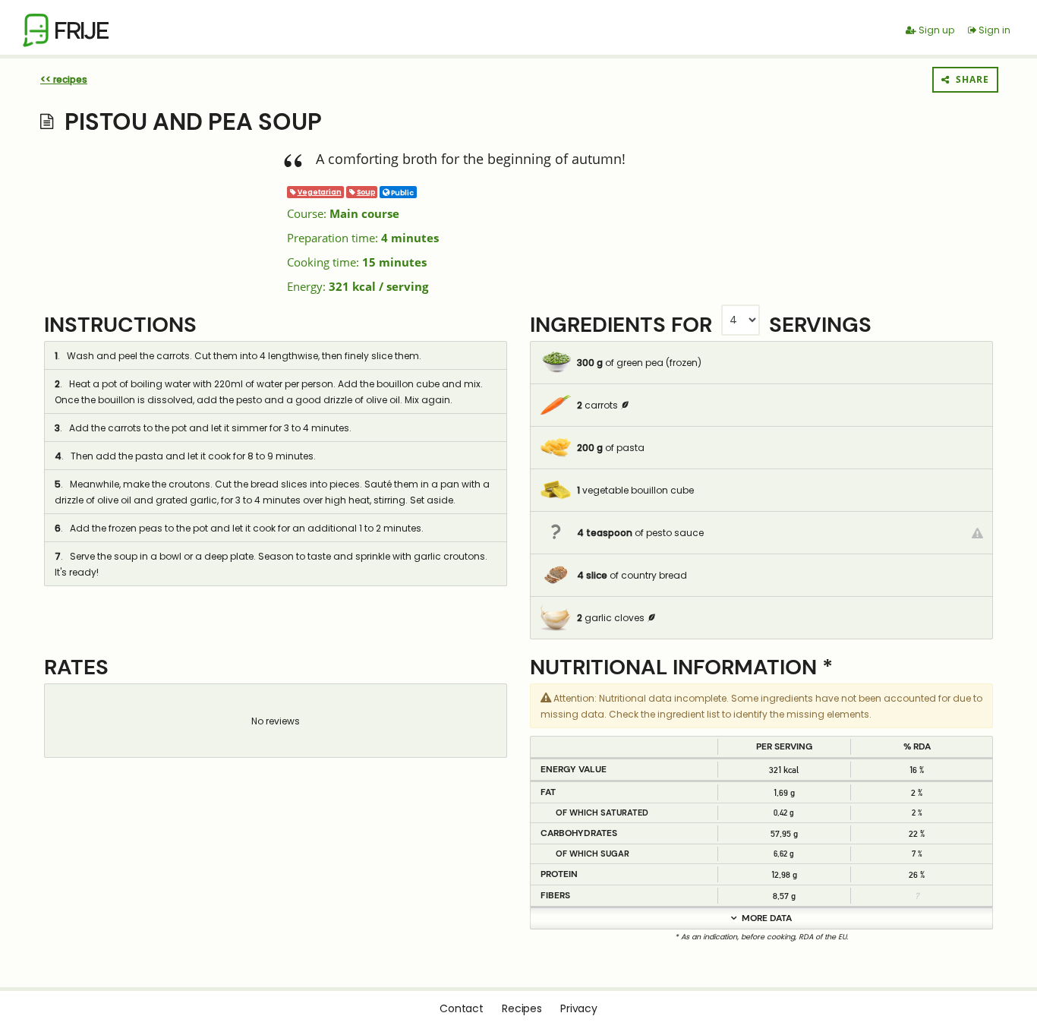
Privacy (578, 1008)
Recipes (522, 1008)
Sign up (935, 30)
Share (969, 79)
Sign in (993, 30)
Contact (462, 1008)
